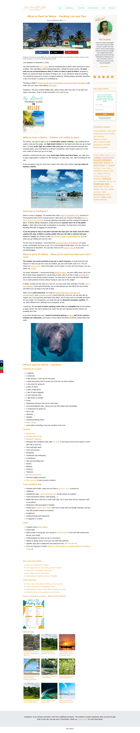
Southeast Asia (101, 184)
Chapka (33, 268)
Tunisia (104, 192)
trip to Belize (44, 66)
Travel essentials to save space (104, 131)
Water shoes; (31, 422)
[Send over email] (1, 368)
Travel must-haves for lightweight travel (40, 587)
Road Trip (109, 181)
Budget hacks (107, 155)
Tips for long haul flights (102, 142)
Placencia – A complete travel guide (39, 570)
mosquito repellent (45, 295)
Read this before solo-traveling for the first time (43, 592)
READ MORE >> (105, 66)
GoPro (70, 315)
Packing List (97, 178)
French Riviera (96, 168)
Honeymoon (97, 170)
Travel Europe (97, 192)
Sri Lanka (106, 186)
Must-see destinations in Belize (37, 565)
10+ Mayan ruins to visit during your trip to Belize (43, 568)
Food (107, 165)
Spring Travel (98, 186)
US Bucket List (99, 194)
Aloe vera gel (31, 480)
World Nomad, (35, 266)
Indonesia (106, 170)
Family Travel (99, 165)
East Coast (98, 162)
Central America (108, 157)
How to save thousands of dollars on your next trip (44, 584)
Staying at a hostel (100, 139)
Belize (102, 155)
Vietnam (108, 194)
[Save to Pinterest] (1, 371)
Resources (112, 8)
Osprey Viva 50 (69, 248)
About (103, 8)
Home (60, 8)
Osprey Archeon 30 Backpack (67, 243)
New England (96, 176)
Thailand (111, 189)
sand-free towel (62, 532)
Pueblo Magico (102, 181)
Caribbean (97, 157)
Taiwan (102, 189)
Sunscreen (30, 433)
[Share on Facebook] (1, 361)
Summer (96, 189)
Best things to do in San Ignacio (37, 573)
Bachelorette (96, 155)
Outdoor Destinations (105, 176)
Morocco (107, 173)
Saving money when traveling (104, 134)
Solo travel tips (98, 136)
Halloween (108, 168)
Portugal (95, 181)
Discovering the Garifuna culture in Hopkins (41, 576)
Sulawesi (112, 186)
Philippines (106, 178)
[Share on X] (1, 365)
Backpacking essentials (101, 145)
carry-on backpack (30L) (70, 215)
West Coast (96, 197)
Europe (107, 162)
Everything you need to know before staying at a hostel (46, 589)
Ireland (111, 170)
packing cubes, (61, 272)
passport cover (64, 488)
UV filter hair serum (33, 436)
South (114, 181)
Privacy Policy (83, 719)
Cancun (113, 155)
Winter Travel (106, 197)
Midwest (100, 173)
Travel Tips (81, 8)
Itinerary (95, 173)
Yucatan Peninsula (100, 199)
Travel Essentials (93, 8)
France (112, 165)
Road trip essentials (100, 147)
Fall (112, 162)
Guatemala (103, 168)
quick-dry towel (54, 546)
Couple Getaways (102, 160)
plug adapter (43, 527)
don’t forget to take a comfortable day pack (67, 236)
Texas (106, 189)
